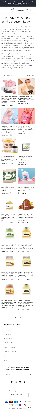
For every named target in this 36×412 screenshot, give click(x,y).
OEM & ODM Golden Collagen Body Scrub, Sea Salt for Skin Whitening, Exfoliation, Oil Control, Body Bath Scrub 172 (26, 246)
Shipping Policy (8, 343)
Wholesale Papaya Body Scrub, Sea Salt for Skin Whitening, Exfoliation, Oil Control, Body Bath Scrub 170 (26, 275)
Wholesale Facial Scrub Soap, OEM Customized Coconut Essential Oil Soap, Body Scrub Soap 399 (9, 188)
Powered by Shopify (23, 408)
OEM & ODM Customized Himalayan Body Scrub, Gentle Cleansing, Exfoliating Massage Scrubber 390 (26, 188)
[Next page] (26, 317)
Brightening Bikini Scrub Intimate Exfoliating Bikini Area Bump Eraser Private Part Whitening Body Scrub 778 (9, 158)
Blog (5, 360)
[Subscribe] (30, 374)
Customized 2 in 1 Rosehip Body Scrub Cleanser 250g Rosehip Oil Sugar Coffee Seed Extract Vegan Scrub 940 (26, 129)
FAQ (5, 356)
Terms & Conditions (10, 352)
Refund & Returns (9, 347)
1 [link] (10, 317)
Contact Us (7, 334)
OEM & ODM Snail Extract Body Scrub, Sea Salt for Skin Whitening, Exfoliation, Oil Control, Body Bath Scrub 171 (9, 275)
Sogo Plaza (15, 408)
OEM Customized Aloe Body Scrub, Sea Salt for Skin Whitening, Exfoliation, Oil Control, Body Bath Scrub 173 (9, 246)
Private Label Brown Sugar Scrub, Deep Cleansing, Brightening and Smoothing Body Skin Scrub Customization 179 (25, 217)
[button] (4, 10)
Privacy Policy (8, 338)
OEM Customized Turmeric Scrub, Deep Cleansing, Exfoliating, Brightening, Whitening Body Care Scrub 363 (8, 217)
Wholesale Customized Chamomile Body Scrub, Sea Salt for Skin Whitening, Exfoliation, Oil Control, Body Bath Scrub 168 (26, 303)
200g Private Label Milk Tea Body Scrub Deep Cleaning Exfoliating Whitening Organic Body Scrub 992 (26, 99)
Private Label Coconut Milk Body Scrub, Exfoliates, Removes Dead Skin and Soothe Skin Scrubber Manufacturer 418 (25, 159)
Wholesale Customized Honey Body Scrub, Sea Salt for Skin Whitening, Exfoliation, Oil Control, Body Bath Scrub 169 (9, 303)
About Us (7, 330)
